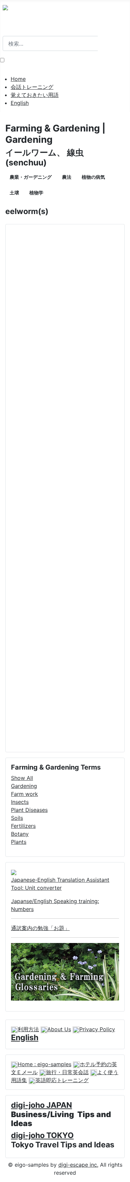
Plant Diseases (29, 810)
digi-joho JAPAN (41, 1105)
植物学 (36, 192)
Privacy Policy (97, 1029)
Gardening (24, 786)
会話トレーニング (32, 87)
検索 (8, 32)
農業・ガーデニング (31, 177)
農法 (66, 177)
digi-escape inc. (78, 1164)
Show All (22, 778)
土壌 (14, 192)
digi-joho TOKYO (42, 1135)
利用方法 (28, 1029)
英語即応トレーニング (62, 1080)
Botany (20, 833)
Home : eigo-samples (44, 1064)
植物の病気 (93, 177)
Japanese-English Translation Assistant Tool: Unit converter (60, 883)
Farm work (24, 794)
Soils (17, 818)
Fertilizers (23, 826)
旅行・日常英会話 (67, 1072)
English (20, 103)
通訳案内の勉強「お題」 (40, 928)
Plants (18, 841)
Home (18, 79)
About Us (59, 1029)
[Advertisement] (65, 488)
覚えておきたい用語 (35, 95)
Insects (20, 802)
